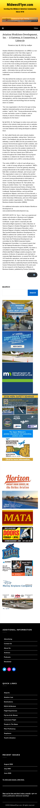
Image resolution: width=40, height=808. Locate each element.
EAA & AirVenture (10, 706)
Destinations (8, 702)
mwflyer (29, 45)
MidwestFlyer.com (20, 5)
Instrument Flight (10, 720)
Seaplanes (7, 733)
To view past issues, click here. (13, 779)
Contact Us (8, 643)
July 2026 (7, 768)
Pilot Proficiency (9, 729)
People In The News (11, 724)
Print (31, 275)
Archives (7, 652)
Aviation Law (8, 697)
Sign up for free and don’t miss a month (16, 793)
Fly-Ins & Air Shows (11, 715)
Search (6, 287)
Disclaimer (7, 661)
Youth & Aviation (10, 738)
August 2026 (8, 764)
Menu (36, 28)
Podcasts (7, 657)
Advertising (8, 639)
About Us (7, 648)
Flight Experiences (10, 711)
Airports (7, 693)
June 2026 (7, 773)
